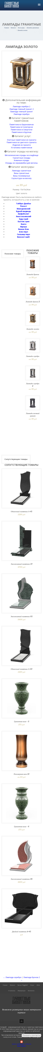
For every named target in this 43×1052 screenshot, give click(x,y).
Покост (23, 206)
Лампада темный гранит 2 (22, 109)
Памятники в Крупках (21, 132)
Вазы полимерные (21, 176)
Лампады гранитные (32, 28)
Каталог (13, 28)
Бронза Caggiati (23, 985)
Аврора (23, 226)
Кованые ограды (21, 160)
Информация (21, 991)
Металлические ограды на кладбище (21, 155)
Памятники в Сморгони (21, 129)
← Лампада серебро (12, 977)
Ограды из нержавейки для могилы (21, 163)
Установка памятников (21, 147)
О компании (11, 991)
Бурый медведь (23, 211)
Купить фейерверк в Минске (21, 1044)
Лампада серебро (22, 114)
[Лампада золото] (22, 74)
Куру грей (23, 219)
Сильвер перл (23, 234)
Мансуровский (23, 208)
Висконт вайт (23, 237)
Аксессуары (21, 28)
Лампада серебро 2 (21, 106)
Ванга (23, 224)
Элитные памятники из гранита (21, 140)
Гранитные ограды (21, 158)
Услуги (32, 985)
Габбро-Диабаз (23, 203)
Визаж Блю (23, 229)
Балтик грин (23, 221)
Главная (6, 28)
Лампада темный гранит (21, 111)
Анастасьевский (23, 216)
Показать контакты (31, 1035)
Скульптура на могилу (22, 178)
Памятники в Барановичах (21, 124)
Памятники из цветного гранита (21, 142)
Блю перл (23, 232)
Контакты (31, 991)
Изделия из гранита (21, 145)
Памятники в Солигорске (21, 127)
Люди (38, 985)
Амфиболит (23, 214)
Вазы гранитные (21, 173)
